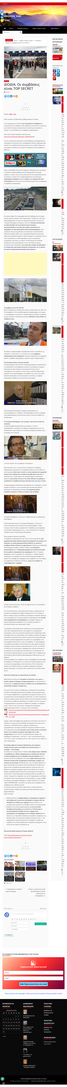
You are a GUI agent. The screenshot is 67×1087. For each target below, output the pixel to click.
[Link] (31, 919)
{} (33, 919)
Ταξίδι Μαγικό (54, 28)
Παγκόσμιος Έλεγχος (62, 457)
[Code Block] (28, 919)
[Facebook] (5, 96)
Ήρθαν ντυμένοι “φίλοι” (39, 28)
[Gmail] (14, 96)
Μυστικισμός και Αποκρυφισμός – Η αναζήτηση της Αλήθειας (63, 300)
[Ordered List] (22, 919)
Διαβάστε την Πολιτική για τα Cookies (48, 1013)
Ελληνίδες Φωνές (62, 439)
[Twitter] (8, 96)
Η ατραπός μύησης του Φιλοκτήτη (63, 219)
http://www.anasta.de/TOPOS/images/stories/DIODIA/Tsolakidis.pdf (29, 714)
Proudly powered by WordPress (19, 1081)
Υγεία (14, 114)
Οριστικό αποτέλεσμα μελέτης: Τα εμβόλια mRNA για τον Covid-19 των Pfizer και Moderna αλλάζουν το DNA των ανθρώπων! (63, 829)
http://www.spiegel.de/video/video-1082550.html (18, 136)
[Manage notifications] (3, 1083)
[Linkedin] (11, 96)
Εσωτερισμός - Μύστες (62, 273)
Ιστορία (62, 99)
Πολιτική (6, 81)
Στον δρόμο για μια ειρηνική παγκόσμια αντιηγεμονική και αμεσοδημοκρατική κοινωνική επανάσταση (63, 507)
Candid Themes (51, 1081)
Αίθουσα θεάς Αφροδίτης (57, 57)
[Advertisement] (25, 264)
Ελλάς (11, 28)
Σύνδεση (44, 908)
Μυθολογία (58, 85)
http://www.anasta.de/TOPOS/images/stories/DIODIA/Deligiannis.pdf (29, 710)
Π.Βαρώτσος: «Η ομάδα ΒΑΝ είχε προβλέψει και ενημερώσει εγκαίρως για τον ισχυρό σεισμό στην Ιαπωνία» (63, 607)
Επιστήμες (62, 567)
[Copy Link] (2, 20)
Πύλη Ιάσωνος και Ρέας (11, 15)
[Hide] (1, 23)
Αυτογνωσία (62, 258)
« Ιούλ (4, 1036)
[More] (16, 96)
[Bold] (12, 919)
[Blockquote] (26, 919)
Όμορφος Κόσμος (22, 28)
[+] (35, 919)
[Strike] (19, 919)
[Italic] (15, 919)
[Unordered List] (24, 919)
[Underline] (17, 919)
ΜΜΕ (10, 114)
